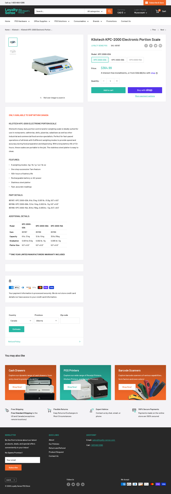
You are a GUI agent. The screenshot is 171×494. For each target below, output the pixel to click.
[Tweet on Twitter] (155, 45)
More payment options (145, 96)
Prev (154, 30)
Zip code (64, 315)
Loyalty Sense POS (99, 46)
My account (139, 12)
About (51, 440)
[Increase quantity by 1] (117, 81)
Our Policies (54, 444)
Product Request (56, 452)
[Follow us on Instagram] (78, 484)
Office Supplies (40, 21)
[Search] (109, 11)
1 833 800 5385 (97, 445)
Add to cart (108, 90)
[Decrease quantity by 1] (103, 81)
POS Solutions (60, 21)
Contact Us (126, 21)
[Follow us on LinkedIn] (82, 484)
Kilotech (15, 30)
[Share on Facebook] (146, 45)
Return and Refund (57, 448)
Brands (96, 21)
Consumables (80, 21)
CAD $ (8, 480)
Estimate (17, 329)
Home (7, 21)
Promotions (111, 21)
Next (162, 30)
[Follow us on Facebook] (68, 484)
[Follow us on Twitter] (73, 484)
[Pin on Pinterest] (151, 45)
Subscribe (13, 467)
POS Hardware (21, 21)
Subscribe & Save (156, 3)
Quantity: (95, 81)
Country (12, 315)
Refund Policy (14, 341)
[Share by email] (160, 45)
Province (39, 315)
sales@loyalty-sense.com (103, 440)
